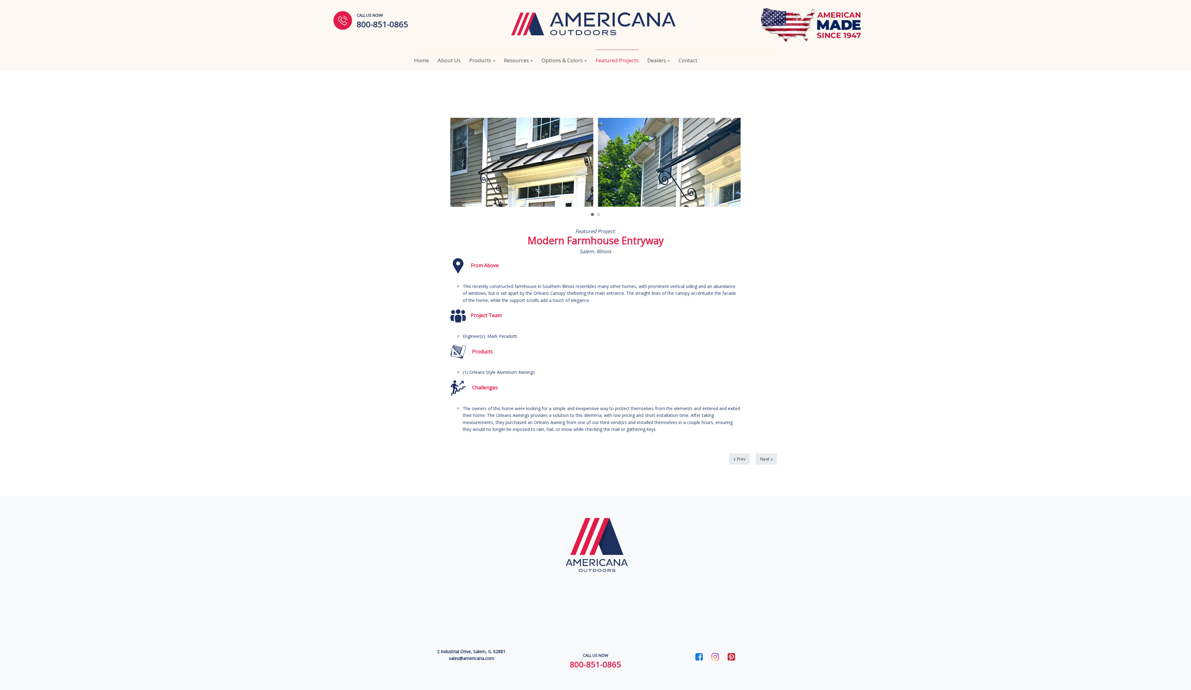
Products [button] (480, 60)
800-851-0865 (595, 664)
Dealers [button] (656, 60)
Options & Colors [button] (562, 60)
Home (421, 60)
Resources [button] (516, 60)
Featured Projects (617, 60)
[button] (592, 212)
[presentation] (463, 161)
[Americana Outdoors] (593, 23)
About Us (449, 60)
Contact (688, 60)
